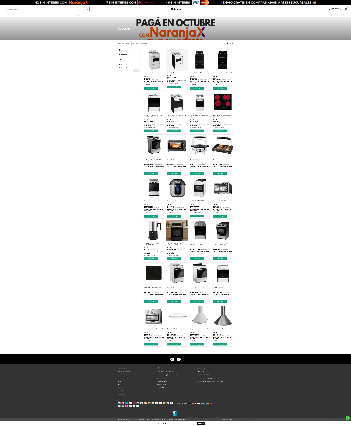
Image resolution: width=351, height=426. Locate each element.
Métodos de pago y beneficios (165, 371)
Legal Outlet (160, 387)
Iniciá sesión (337, 8)
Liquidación (80, 15)
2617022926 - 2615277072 (204, 375)
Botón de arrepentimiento (180, 419)
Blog (158, 391)
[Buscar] (87, 9)
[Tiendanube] (228, 419)
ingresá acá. (170, 419)
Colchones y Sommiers (12, 15)
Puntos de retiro (161, 384)
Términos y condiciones (163, 381)
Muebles (24, 15)
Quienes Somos (161, 378)
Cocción (132, 43)
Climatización (34, 15)
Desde (121, 67)
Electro (44, 15)
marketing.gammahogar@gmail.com (206, 378)
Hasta (127, 67)
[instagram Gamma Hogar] (172, 359)
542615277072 (200, 371)
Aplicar (136, 70)
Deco (51, 15)
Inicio (118, 43)
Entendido (201, 423)
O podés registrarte (336, 9)
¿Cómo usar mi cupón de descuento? (167, 375)
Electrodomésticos (125, 43)
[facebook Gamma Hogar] (179, 359)
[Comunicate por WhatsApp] (348, 418)
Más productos (69, 15)
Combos (58, 15)
